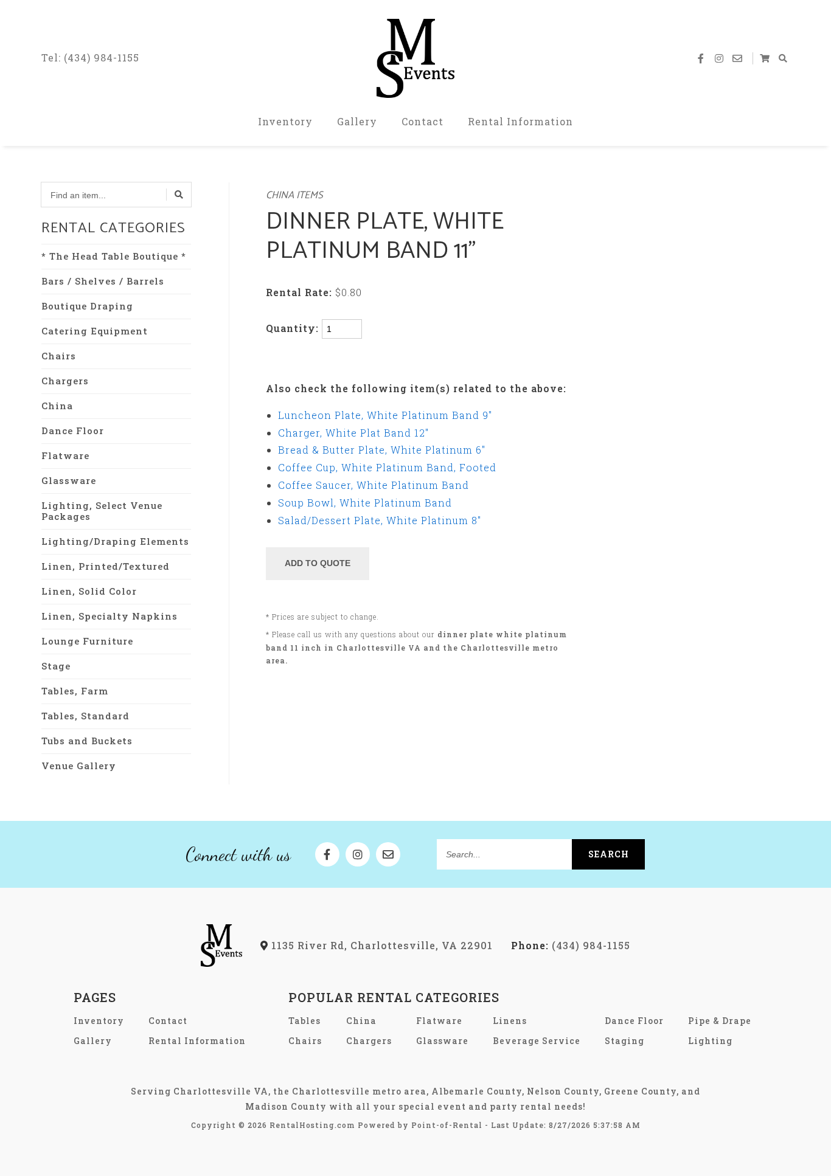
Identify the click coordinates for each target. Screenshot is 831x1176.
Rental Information (520, 121)
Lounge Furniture (87, 641)
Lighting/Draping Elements (115, 541)
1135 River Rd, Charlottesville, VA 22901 (380, 945)
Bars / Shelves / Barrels (102, 281)
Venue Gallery (78, 765)
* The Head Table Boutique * (113, 256)
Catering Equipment (94, 331)
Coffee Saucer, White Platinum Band (373, 485)
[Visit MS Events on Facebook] (701, 58)
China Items (294, 195)
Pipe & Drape (719, 1020)
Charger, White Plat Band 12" (353, 432)
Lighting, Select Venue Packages (101, 510)
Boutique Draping (87, 306)
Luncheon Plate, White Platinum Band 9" (385, 415)
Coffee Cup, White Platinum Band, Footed (387, 467)
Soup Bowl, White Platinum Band (365, 502)
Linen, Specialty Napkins (109, 616)
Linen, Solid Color (89, 591)
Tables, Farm (74, 691)
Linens (510, 1020)
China (57, 405)
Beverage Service (536, 1040)
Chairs (58, 356)
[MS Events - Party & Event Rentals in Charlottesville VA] (415, 58)
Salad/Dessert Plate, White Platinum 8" (379, 520)
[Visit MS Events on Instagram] (720, 58)
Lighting (710, 1040)
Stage (56, 666)
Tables (304, 1020)
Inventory (285, 121)
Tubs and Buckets (87, 741)
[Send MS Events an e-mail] (738, 58)
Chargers (65, 381)
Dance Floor (72, 430)
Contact (422, 121)
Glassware (68, 480)
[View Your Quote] (765, 58)
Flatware (65, 455)
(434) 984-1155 (570, 945)
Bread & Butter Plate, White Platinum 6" (381, 449)
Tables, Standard (85, 716)
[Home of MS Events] (222, 962)
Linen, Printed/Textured (105, 566)
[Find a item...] (179, 194)
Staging (624, 1040)
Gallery (357, 121)
